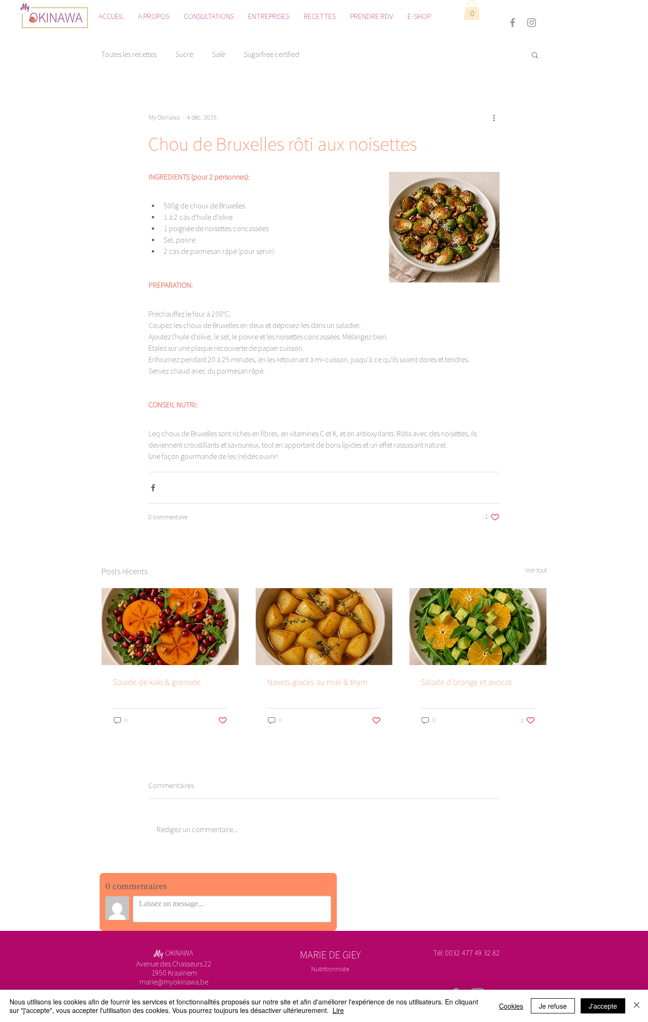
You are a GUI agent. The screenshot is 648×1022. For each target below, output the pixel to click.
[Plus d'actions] (494, 117)
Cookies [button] (511, 1006)
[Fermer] (636, 1005)
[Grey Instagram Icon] (531, 22)
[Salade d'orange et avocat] (477, 626)
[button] (471, 10)
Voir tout (536, 570)
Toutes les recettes (129, 54)
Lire (338, 1010)
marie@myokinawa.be (173, 981)
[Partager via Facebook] (152, 487)
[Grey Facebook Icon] (512, 22)
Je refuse (553, 1006)
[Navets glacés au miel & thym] (324, 626)
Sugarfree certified (271, 54)
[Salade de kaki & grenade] (170, 626)
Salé (218, 54)
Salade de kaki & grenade (157, 681)
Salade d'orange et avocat (466, 681)
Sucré (184, 54)
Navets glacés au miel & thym (317, 681)
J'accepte (603, 1006)
